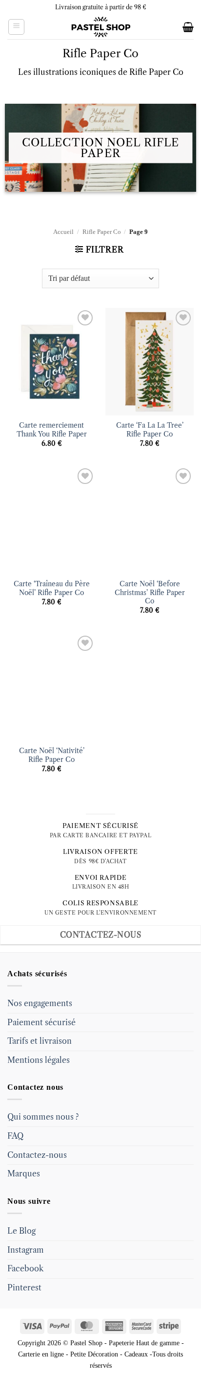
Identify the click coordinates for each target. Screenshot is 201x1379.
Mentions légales (38, 1060)
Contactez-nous (37, 1155)
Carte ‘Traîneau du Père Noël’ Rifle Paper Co (52, 588)
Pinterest (24, 1287)
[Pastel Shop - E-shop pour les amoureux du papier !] (100, 27)
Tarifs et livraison (39, 1041)
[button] (16, 27)
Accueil (63, 232)
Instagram (25, 1250)
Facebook (25, 1268)
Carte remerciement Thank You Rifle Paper (52, 429)
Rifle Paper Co (101, 232)
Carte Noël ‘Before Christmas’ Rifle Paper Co (150, 592)
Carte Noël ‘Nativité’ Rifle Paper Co (51, 755)
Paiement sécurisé (41, 1022)
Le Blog (21, 1231)
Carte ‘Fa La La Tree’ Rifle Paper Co (149, 429)
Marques (23, 1173)
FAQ (15, 1136)
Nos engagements (39, 1003)
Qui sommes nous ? (43, 1117)
